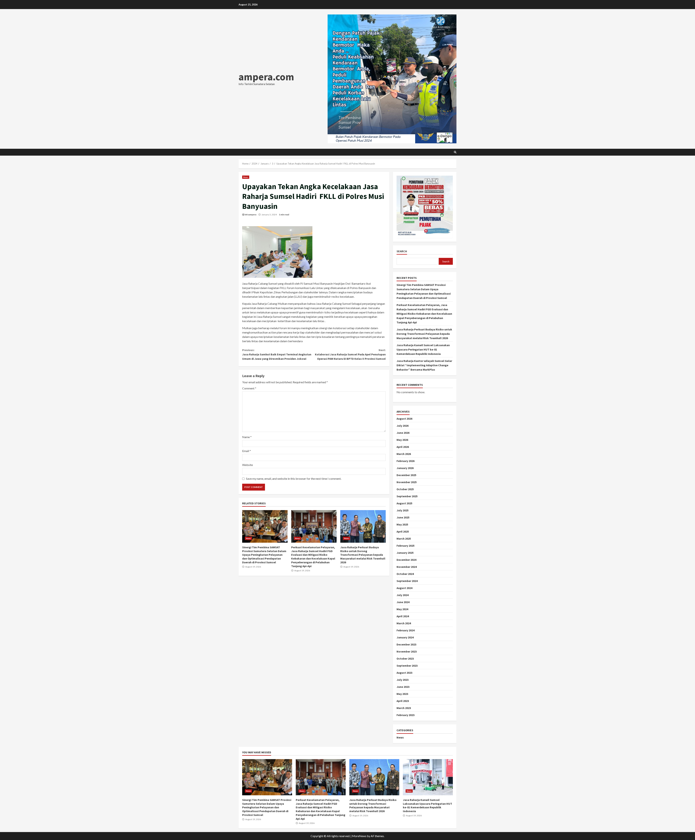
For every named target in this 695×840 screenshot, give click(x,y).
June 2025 (403, 517)
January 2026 (405, 468)
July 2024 (402, 595)
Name (247, 437)
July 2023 (402, 679)
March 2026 (404, 454)
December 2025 (406, 475)
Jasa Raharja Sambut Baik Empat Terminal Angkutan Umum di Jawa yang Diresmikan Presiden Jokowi (276, 354)
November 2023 (407, 651)
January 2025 (405, 552)
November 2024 (407, 567)
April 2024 (403, 616)
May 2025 (402, 524)
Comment (249, 388)
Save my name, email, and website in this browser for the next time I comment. (293, 478)
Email (246, 451)
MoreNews (359, 836)
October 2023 (405, 658)
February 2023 (405, 715)
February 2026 (405, 461)
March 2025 (404, 538)
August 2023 (404, 672)
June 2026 (403, 432)
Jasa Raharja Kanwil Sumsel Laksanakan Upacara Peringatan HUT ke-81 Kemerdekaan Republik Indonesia (423, 349)
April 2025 (403, 531)
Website (247, 465)
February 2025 (405, 545)
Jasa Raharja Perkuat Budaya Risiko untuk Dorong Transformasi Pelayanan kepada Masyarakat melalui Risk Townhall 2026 (363, 526)
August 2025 (404, 503)
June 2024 (403, 602)
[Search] (455, 152)
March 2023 (404, 708)
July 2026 (402, 425)
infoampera (250, 214)
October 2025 (405, 489)
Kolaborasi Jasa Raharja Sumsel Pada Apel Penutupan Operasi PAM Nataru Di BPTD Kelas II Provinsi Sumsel (350, 354)
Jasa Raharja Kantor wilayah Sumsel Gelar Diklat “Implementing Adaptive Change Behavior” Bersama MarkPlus (424, 365)
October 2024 (405, 574)
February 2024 (405, 630)
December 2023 (406, 644)
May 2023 (402, 694)
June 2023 (403, 687)
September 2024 (407, 581)
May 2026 (402, 440)
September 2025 (407, 496)
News (245, 177)
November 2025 (407, 482)
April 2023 (403, 701)
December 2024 (406, 560)
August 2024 (404, 588)
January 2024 (405, 637)
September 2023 (407, 665)
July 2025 (402, 510)
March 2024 (404, 623)
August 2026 (404, 418)
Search (402, 251)
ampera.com (266, 76)
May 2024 (402, 609)
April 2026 (403, 447)
